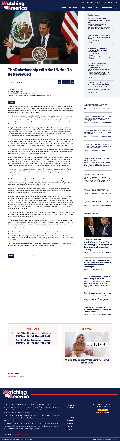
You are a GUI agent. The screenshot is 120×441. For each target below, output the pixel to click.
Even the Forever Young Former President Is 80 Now (99, 20)
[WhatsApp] (72, 82)
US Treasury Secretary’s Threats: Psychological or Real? (97, 65)
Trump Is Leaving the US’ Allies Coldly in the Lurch (98, 84)
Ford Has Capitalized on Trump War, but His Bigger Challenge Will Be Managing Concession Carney (97, 118)
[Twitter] (117, 2)
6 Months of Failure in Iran (97, 174)
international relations (48, 256)
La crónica (19, 89)
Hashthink (115, 439)
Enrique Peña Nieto (32, 256)
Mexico (60, 256)
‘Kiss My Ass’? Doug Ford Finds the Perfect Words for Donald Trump (97, 190)
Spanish (20, 95)
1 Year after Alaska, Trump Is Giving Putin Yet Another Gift (98, 50)
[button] (115, 8)
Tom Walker (29, 95)
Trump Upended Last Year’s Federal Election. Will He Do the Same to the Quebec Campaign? (97, 146)
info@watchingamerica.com (20, 434)
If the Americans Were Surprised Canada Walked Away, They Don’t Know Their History (98, 132)
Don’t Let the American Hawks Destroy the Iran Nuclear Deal (33, 341)
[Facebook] (59, 82)
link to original (31, 93)
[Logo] (14, 5)
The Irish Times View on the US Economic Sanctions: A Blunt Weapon (99, 37)
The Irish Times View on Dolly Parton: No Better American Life (96, 105)
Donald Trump (19, 256)
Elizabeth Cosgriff (45, 95)
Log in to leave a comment (16, 376)
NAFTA (66, 256)
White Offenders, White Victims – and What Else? (87, 361)
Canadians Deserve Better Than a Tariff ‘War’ (98, 202)
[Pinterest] (68, 82)
